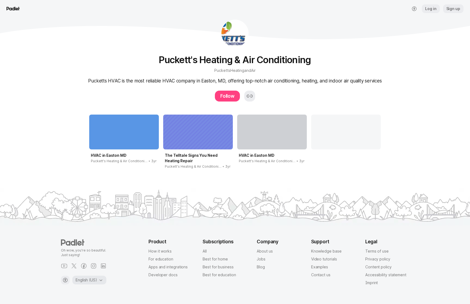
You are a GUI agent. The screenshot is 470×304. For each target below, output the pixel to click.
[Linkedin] (103, 266)
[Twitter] (74, 266)
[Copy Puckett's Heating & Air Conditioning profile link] (249, 96)
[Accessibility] (65, 280)
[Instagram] (93, 266)
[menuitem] (414, 8)
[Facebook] (84, 266)
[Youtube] (64, 266)
